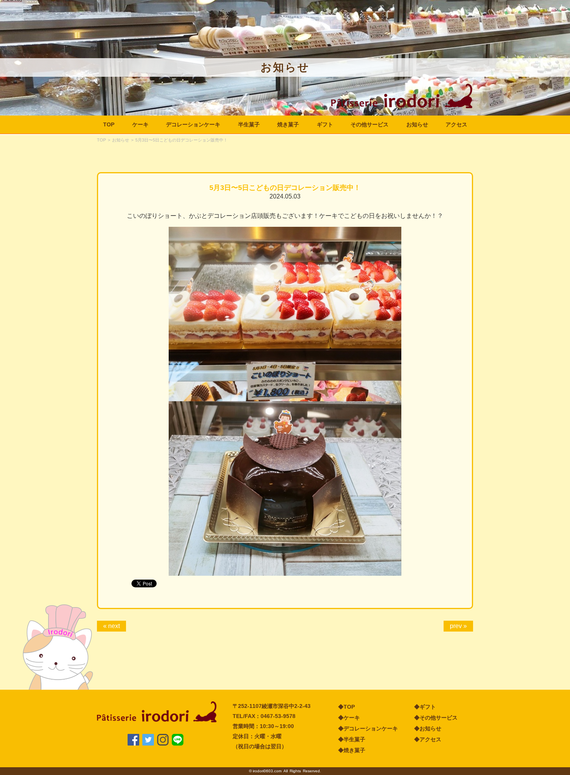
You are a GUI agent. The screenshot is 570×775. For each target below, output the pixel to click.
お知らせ (417, 124)
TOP (108, 124)
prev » (458, 626)
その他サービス (370, 124)
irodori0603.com (267, 771)
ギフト (325, 124)
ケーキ (140, 124)
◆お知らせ (427, 728)
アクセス (456, 124)
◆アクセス (427, 739)
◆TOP (346, 707)
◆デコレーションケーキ (368, 728)
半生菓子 (249, 124)
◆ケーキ (349, 718)
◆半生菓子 (351, 739)
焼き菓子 (288, 124)
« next (111, 626)
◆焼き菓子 (351, 750)
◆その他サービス (436, 718)
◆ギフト (425, 707)
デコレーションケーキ (193, 124)
